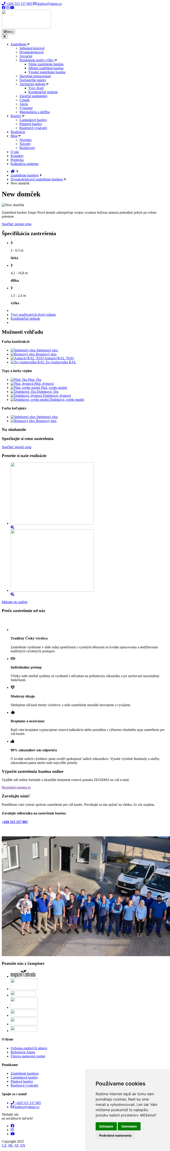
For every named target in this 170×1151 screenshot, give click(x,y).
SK (10, 1145)
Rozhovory (27, 148)
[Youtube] (12, 8)
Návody (25, 144)
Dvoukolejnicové (31, 52)
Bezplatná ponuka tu (16, 787)
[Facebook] (4, 8)
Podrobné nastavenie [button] (115, 1135)
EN (22, 1145)
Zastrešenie (19, 44)
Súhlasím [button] (106, 1126)
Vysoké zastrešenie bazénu (47, 72)
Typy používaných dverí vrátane (33, 314)
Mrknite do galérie (14, 602)
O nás (15, 152)
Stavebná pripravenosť (35, 76)
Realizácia (18, 132)
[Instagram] (8, 8)
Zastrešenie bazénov (25, 175)
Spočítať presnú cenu (16, 224)
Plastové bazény (30, 124)
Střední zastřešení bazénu (46, 68)
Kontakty (17, 156)
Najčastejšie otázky (32, 80)
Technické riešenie (32, 84)
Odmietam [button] (129, 1126)
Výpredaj (26, 108)
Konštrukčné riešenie (43, 92)
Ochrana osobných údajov (29, 1048)
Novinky (25, 140)
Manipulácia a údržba (34, 112)
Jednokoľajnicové (31, 48)
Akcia (23, 104)
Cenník (24, 100)
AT (16, 1145)
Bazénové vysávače (33, 128)
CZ (4, 1145)
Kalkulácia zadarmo (25, 164)
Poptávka (17, 160)
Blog (14, 136)
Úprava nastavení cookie (28, 1056)
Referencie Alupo (23, 1052)
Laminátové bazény (33, 120)
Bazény (16, 116)
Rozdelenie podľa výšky (37, 60)
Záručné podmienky (33, 96)
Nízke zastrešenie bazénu (46, 64)
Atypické (25, 56)
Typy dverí (36, 88)
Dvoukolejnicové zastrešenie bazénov (37, 179)
